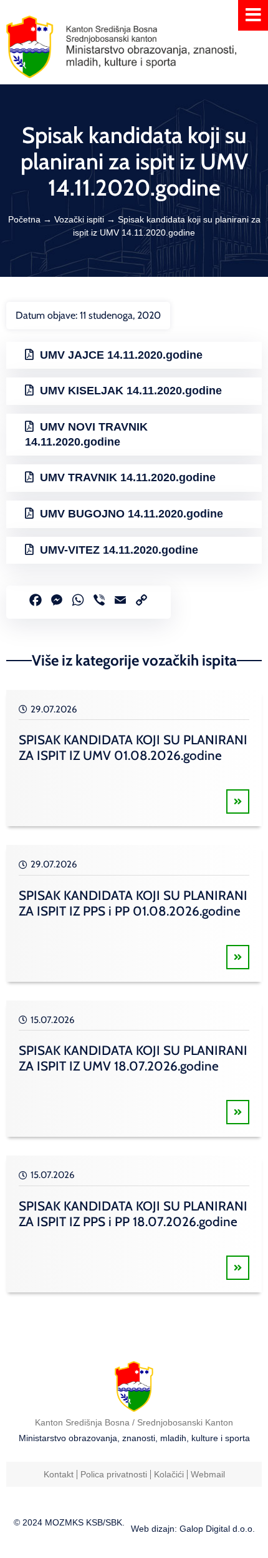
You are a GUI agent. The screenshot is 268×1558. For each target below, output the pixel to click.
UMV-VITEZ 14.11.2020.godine (119, 550)
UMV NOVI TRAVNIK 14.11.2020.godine (86, 434)
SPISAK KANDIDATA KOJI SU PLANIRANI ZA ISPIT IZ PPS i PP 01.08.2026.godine (133, 903)
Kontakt (59, 1474)
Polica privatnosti (113, 1474)
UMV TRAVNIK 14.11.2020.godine (128, 477)
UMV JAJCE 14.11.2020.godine (121, 355)
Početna (24, 219)
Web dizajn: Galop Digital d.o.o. (193, 1529)
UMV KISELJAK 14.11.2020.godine (131, 390)
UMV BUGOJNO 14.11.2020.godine (131, 513)
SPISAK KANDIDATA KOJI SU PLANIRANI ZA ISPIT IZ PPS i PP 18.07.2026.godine (133, 1213)
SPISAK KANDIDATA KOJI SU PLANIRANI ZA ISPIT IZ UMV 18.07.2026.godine (133, 1058)
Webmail (208, 1474)
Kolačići (169, 1474)
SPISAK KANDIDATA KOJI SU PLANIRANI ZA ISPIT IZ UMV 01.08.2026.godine (133, 747)
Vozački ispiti (79, 219)
